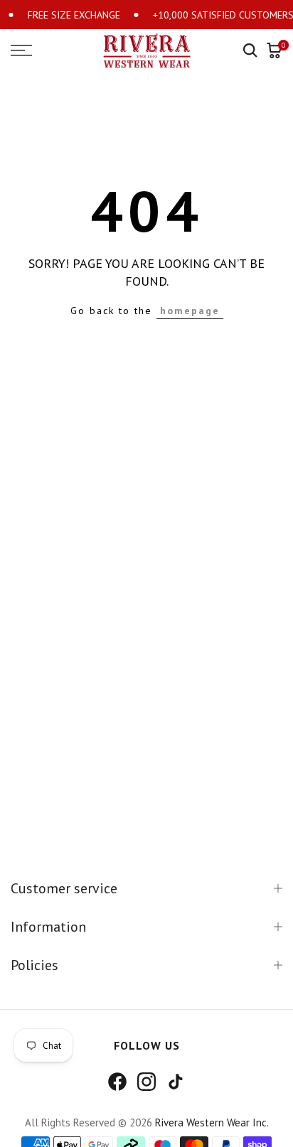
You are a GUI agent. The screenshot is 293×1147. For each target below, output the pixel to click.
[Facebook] (117, 1081)
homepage (190, 310)
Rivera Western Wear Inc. (212, 1122)
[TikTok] (175, 1081)
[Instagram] (146, 1081)
